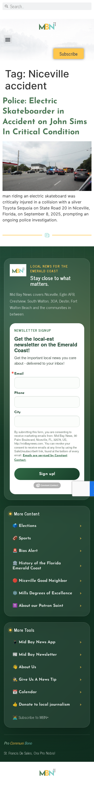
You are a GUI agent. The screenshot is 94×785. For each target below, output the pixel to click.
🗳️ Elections (24, 526)
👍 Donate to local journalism (41, 705)
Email (19, 373)
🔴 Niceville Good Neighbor (40, 581)
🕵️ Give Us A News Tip (34, 680)
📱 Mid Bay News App (34, 642)
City (17, 412)
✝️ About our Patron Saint (38, 606)
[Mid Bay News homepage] (18, 270)
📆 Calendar (25, 692)
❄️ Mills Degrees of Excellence (42, 593)
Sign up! (47, 474)
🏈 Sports (22, 538)
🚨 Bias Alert (25, 551)
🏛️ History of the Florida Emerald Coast (37, 565)
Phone (19, 393)
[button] (8, 39)
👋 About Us (24, 667)
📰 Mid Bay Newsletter (35, 655)
